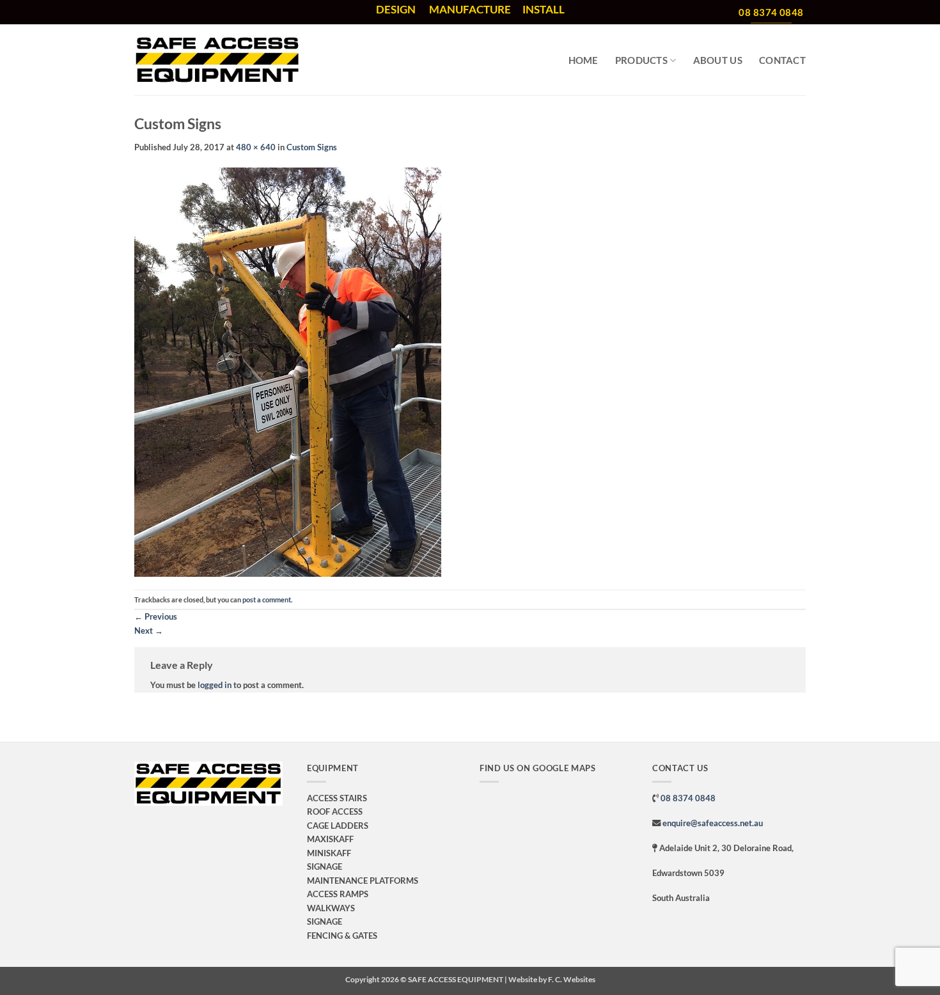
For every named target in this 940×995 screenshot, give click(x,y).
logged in (214, 685)
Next (148, 630)
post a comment (266, 599)
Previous (155, 616)
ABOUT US (717, 60)
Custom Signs (311, 147)
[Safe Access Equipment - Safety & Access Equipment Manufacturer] (217, 60)
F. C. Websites (571, 979)
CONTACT (782, 60)
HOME (583, 60)
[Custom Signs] (287, 371)
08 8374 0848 (688, 798)
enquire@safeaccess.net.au (712, 823)
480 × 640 (256, 147)
